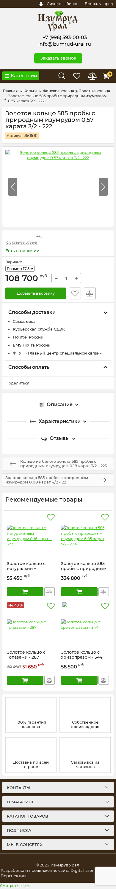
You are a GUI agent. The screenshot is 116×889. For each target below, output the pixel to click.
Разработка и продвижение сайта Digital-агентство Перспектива (53, 873)
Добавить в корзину (36, 293)
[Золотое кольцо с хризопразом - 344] (85, 624)
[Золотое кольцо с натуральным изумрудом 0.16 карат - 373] (31, 536)
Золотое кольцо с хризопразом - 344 (81, 657)
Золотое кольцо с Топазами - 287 (26, 657)
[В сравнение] (90, 293)
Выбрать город (99, 3)
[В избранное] (75, 293)
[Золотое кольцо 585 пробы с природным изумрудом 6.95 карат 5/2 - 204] (85, 536)
